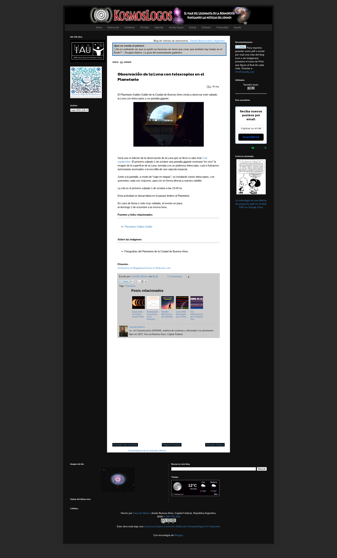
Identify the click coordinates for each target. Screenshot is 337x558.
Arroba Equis (176, 27)
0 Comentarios (174, 276)
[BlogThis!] (136, 281)
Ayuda (237, 27)
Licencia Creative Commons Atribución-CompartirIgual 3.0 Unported (182, 526)
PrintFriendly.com (245, 71)
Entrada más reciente (125, 444)
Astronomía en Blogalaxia (131, 268)
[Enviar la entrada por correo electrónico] (187, 276)
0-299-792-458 (171, 516)
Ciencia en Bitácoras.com (157, 268)
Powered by (243, 147)
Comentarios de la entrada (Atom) (147, 450)
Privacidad (222, 27)
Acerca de (113, 27)
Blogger (178, 535)
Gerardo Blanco (142, 513)
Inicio (99, 27)
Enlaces (206, 27)
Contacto (130, 27)
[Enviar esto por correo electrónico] (132, 281)
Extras (192, 27)
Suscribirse (251, 137)
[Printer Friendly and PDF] (124, 282)
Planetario (130, 286)
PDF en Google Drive (251, 207)
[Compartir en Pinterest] (146, 281)
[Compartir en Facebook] (142, 281)
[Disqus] (168, 392)
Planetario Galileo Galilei (138, 226)
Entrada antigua (215, 444)
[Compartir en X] (139, 281)
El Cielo (144, 27)
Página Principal (172, 444)
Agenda (159, 27)
